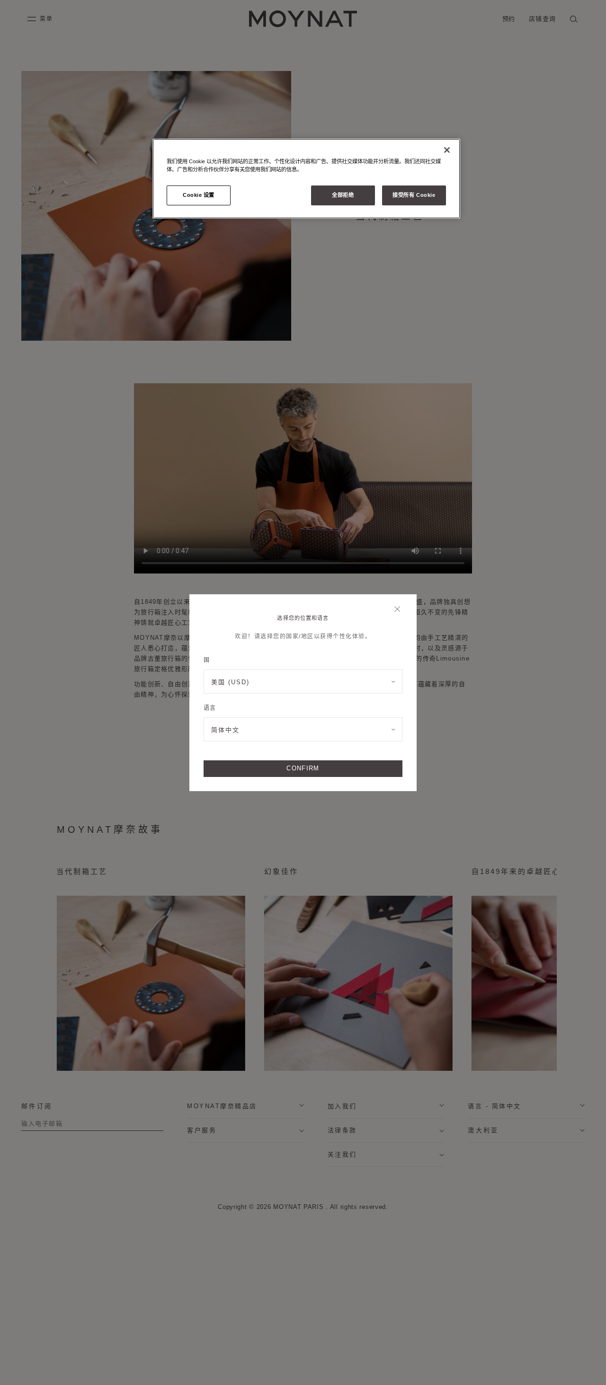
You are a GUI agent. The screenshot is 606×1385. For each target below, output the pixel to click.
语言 (209, 708)
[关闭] (400, 609)
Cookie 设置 (198, 195)
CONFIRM (302, 768)
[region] (306, 179)
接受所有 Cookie (413, 195)
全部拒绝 (343, 195)
